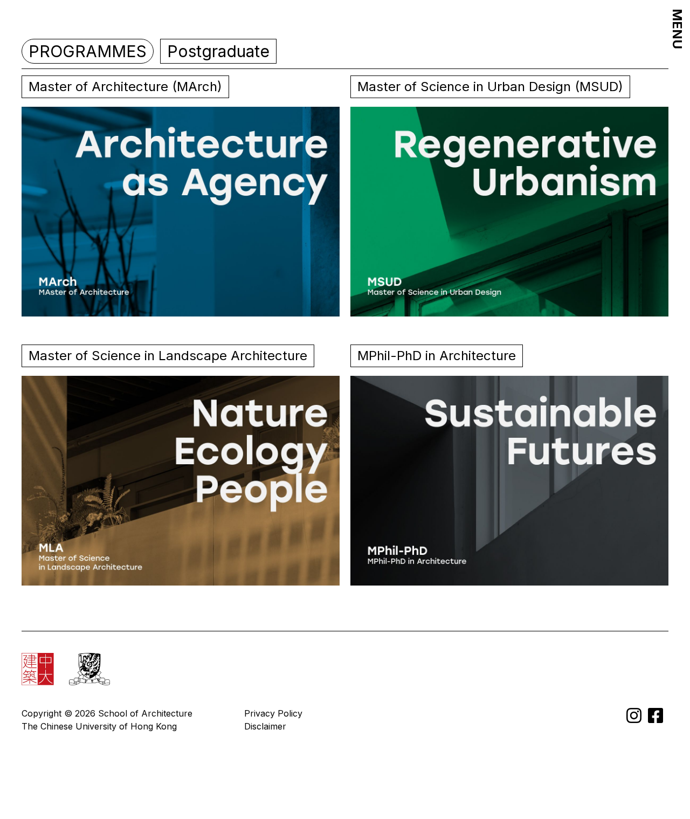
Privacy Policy (273, 713)
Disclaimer (265, 726)
